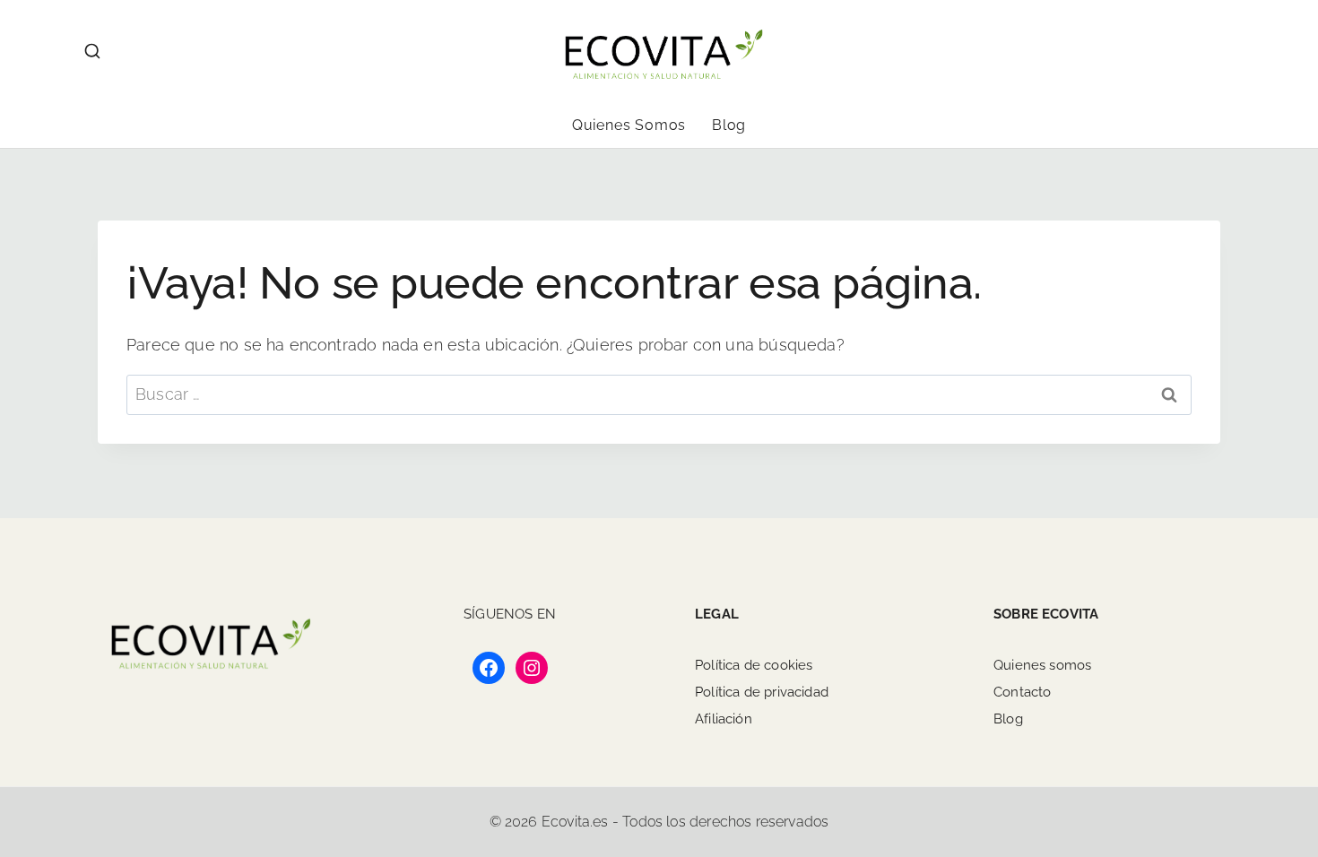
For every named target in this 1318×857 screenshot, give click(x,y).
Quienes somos (629, 125)
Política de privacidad (761, 692)
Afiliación (723, 719)
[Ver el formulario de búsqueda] (92, 52)
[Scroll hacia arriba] (1221, 733)
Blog (729, 125)
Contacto (1022, 692)
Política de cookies (753, 665)
